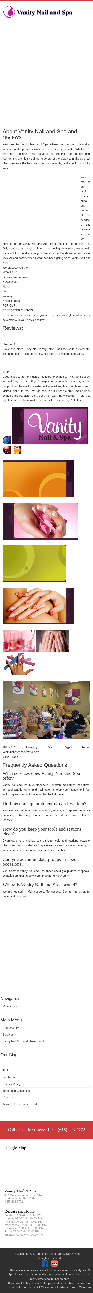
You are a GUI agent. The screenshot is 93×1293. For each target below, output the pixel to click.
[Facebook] (45, 1265)
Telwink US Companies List (20, 1104)
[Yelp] (55, 1265)
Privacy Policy (12, 1084)
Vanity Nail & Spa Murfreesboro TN (24, 1041)
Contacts (8, 1097)
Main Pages (10, 1006)
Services (8, 1034)
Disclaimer (9, 1077)
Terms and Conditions (16, 1090)
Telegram (85, 1287)
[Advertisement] (46, 75)
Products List (11, 1027)
